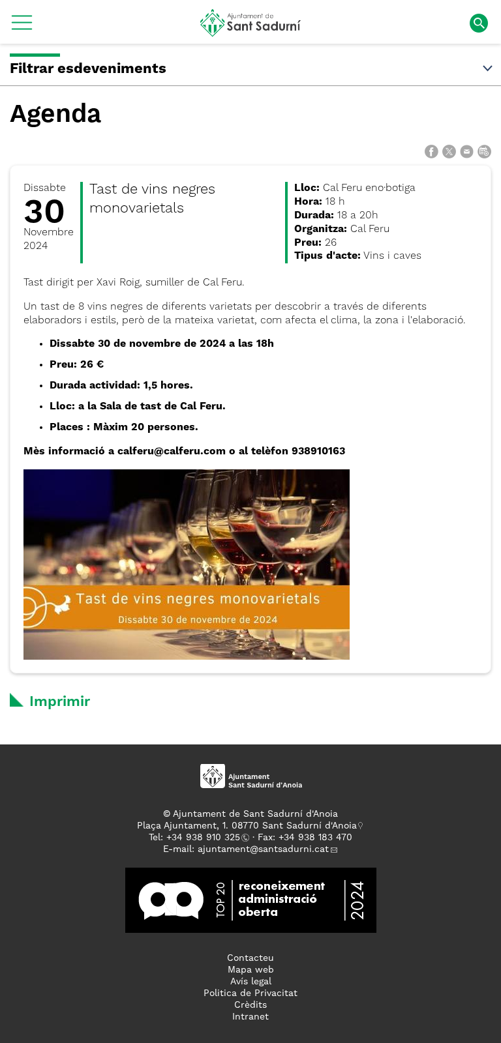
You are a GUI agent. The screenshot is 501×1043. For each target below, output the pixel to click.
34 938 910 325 (206, 837)
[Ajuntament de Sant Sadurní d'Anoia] (250, 32)
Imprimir (59, 702)
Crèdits (250, 1005)
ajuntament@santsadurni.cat (263, 849)
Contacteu (250, 958)
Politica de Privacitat (250, 993)
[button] (22, 27)
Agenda (55, 115)
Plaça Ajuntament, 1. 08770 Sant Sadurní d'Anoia (247, 825)
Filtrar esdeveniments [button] (88, 69)
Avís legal (250, 981)
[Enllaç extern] (250, 899)
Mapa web (251, 970)
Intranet (250, 1016)
